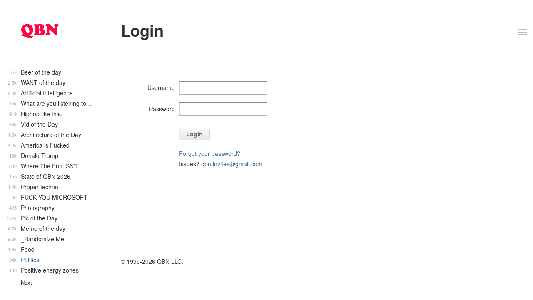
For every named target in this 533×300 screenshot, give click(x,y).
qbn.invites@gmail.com (231, 164)
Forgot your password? (209, 153)
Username (161, 87)
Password (162, 108)
